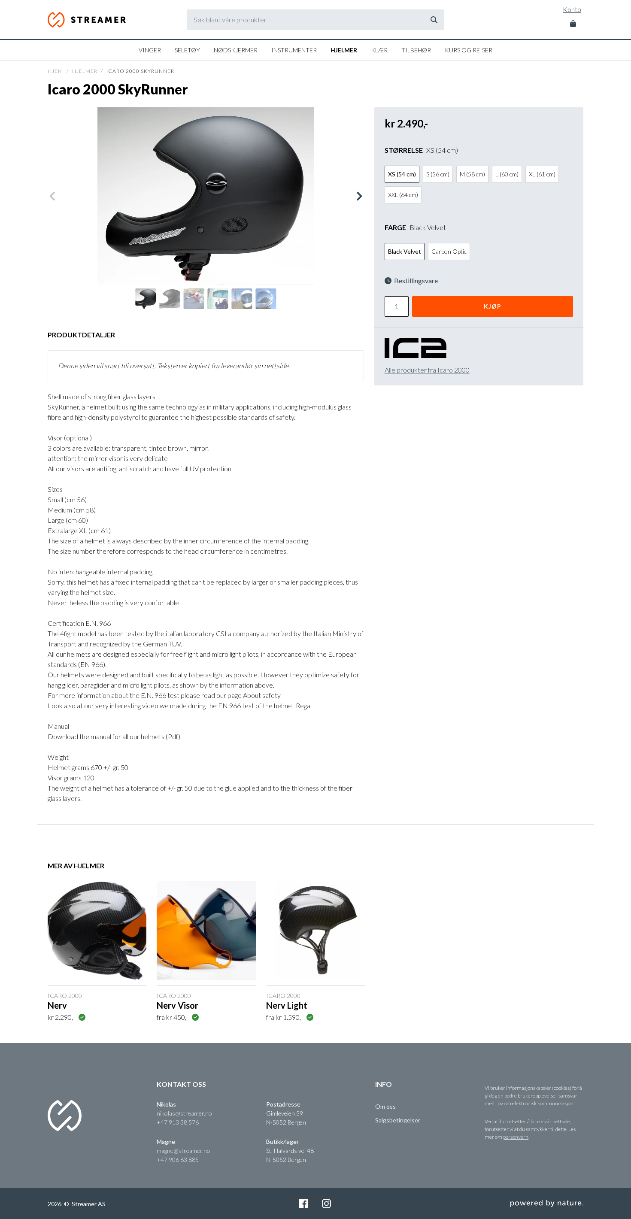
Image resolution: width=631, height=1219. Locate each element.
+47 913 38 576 (178, 1122)
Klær (379, 50)
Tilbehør (416, 50)
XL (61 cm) (542, 174)
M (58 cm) (472, 174)
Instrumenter (294, 50)
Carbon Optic (449, 251)
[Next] (358, 196)
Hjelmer (344, 50)
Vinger (150, 50)
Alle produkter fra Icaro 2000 (427, 370)
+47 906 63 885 (178, 1159)
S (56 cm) (437, 174)
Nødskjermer (236, 50)
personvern (515, 1137)
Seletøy (187, 50)
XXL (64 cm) (403, 194)
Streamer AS (87, 19)
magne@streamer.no (183, 1150)
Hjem (55, 71)
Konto (572, 9)
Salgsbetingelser (397, 1120)
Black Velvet (404, 251)
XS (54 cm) (402, 174)
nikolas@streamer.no (184, 1113)
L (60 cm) (507, 174)
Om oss (385, 1106)
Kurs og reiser (468, 50)
